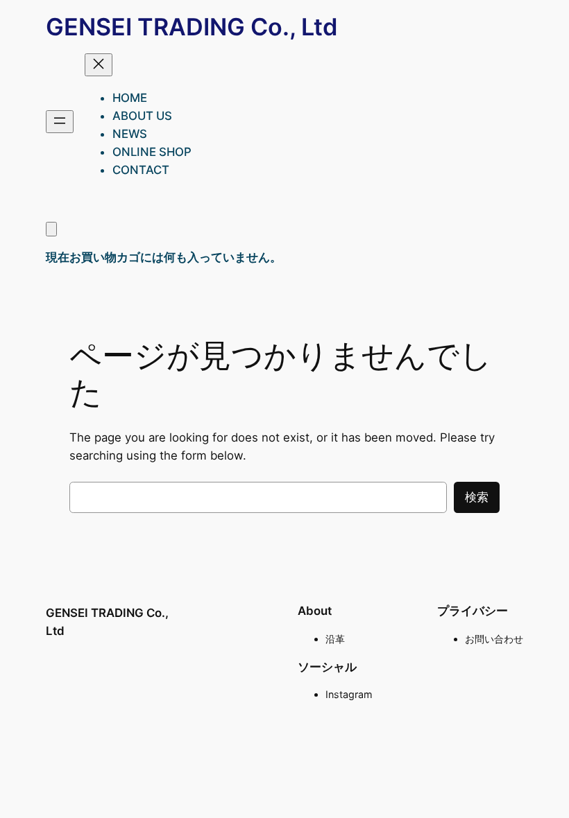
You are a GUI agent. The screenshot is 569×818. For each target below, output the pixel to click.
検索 (477, 497)
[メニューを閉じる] (98, 64)
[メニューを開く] (60, 121)
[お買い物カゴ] (51, 229)
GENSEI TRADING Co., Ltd (192, 26)
